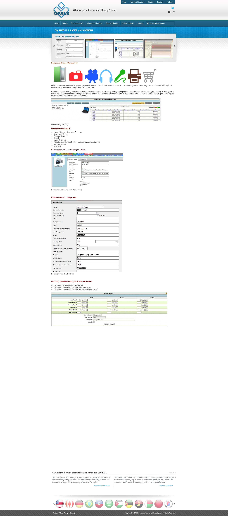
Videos (169, 2)
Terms (55, 513)
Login (173, 12)
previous (54, 46)
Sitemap (72, 513)
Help (124, 2)
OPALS (85, 10)
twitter (173, 8)
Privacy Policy (63, 513)
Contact (160, 2)
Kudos (150, 2)
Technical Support (137, 2)
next (174, 46)
